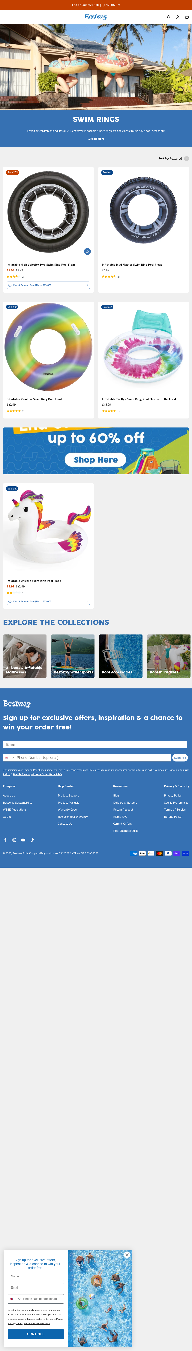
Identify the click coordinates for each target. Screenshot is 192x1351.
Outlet (7, 816)
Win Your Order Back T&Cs (46, 774)
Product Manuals (68, 802)
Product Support (68, 795)
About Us (9, 795)
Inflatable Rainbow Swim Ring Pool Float (34, 399)
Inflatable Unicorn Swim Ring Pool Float (34, 580)
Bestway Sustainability (17, 802)
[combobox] (9, 757)
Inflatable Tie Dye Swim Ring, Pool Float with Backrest (139, 399)
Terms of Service (175, 809)
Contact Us (65, 823)
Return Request (123, 809)
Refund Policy (173, 816)
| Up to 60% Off (96, 5)
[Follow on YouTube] (23, 840)
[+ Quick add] (87, 251)
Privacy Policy (173, 795)
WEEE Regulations (15, 809)
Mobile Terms (21, 774)
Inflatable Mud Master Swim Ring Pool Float (132, 264)
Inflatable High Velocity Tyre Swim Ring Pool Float (41, 264)
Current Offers (122, 823)
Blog (116, 795)
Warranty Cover (68, 809)
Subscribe (180, 757)
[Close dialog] (127, 1255)
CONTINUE (36, 1334)
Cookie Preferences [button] (176, 802)
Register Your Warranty (73, 816)
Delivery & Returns (125, 802)
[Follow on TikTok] (32, 840)
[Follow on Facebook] (5, 840)
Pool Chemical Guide (125, 830)
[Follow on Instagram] (14, 840)
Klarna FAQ (120, 816)
